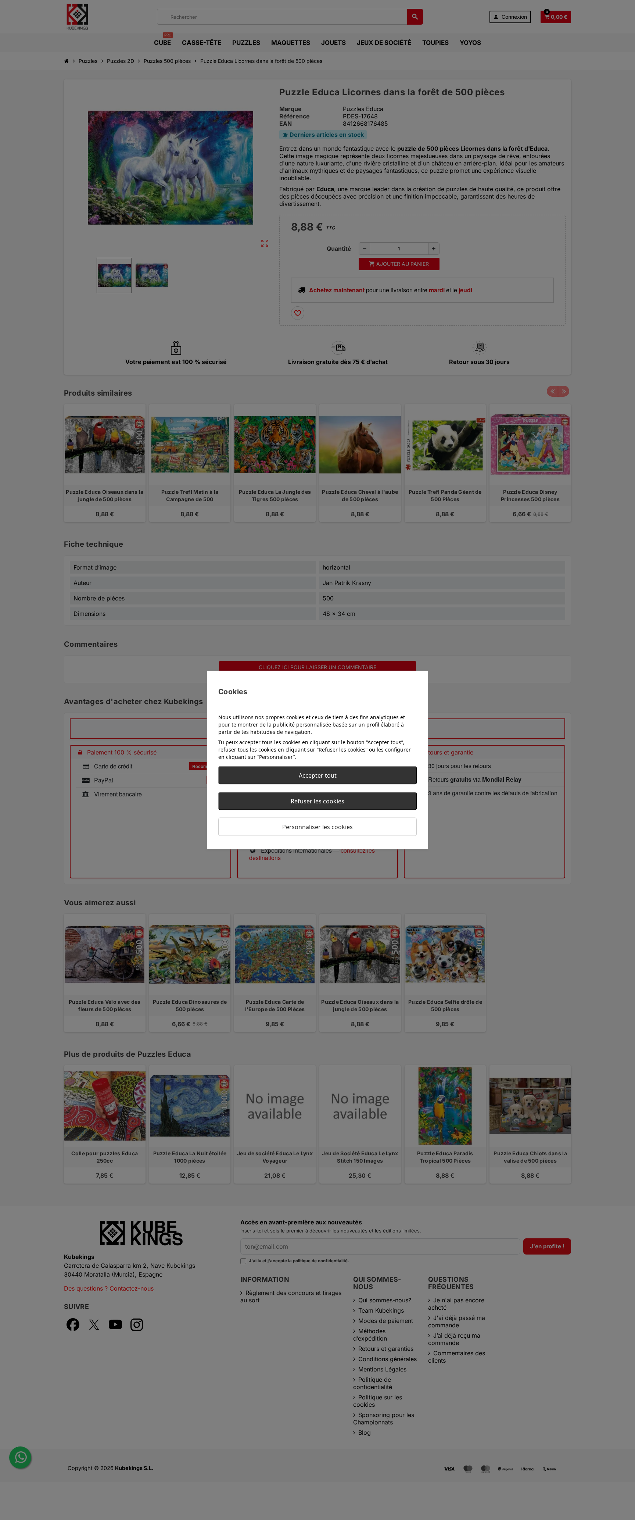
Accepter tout (318, 775)
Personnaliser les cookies (317, 827)
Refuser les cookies (317, 801)
